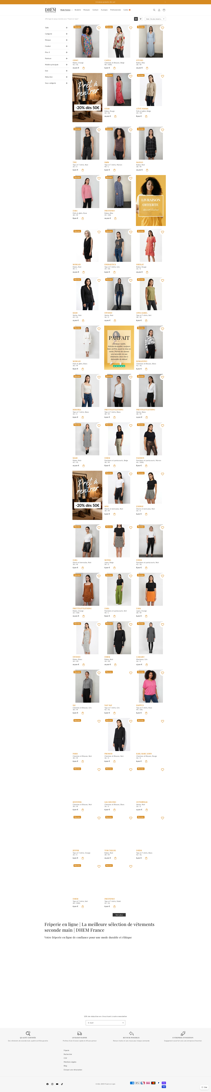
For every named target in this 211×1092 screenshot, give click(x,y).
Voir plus (119, 915)
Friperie (66, 1050)
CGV (65, 1058)
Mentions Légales (70, 1062)
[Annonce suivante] (165, 2)
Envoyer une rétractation (73, 1070)
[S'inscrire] (122, 1022)
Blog (65, 1066)
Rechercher (68, 1054)
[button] (66, 10)
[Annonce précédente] (45, 2)
